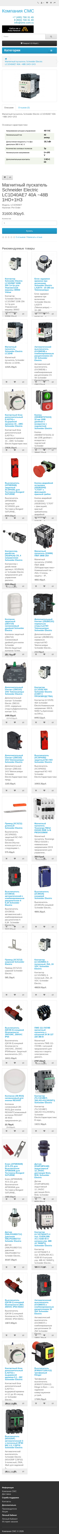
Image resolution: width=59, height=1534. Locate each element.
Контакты (6, 1501)
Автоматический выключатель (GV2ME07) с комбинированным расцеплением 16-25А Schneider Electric (44, 1307)
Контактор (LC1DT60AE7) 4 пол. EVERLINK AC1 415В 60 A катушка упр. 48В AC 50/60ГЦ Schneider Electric (43, 1239)
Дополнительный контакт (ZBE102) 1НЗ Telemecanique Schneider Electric (14, 758)
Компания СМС (18, 10)
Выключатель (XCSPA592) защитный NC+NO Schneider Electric (43, 758)
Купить (29, 231)
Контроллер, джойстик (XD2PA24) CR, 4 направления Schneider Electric (14, 555)
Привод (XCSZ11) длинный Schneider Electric (14, 825)
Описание (9, 107)
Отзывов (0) (24, 107)
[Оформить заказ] (55, 2)
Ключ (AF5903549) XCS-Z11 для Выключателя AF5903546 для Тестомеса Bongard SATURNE (14, 1169)
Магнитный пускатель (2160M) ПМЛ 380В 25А (43, 553)
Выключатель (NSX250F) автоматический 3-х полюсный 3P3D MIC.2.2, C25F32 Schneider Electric (14, 1442)
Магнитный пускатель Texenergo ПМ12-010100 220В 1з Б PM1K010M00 (42, 828)
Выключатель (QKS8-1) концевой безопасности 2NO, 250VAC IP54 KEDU (14, 1303)
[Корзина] (51, 2)
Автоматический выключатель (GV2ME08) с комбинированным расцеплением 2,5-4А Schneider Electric (44, 353)
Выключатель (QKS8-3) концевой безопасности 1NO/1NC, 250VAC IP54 (14, 1032)
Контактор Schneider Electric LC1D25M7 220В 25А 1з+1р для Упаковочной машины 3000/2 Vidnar (14, 285)
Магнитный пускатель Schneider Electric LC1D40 (14, 350)
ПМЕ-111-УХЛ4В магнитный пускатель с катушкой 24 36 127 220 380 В (43, 1032)
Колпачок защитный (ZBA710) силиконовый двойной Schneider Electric (14, 625)
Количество (6, 219)
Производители (9, 1509)
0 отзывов (20, 237)
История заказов (10, 1521)
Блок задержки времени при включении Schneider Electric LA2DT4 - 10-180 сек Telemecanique (44, 284)
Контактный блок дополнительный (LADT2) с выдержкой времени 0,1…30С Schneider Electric (14, 1374)
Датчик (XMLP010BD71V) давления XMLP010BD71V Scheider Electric (13, 1236)
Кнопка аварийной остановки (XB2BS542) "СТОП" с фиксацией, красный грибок (43, 488)
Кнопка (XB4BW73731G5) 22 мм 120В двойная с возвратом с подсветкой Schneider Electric (43, 422)
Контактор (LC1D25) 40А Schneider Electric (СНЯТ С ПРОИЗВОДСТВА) (43, 691)
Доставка (6, 1494)
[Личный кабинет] (42, 2)
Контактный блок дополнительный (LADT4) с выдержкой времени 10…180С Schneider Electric (14, 420)
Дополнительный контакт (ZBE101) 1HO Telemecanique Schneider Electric (14, 690)
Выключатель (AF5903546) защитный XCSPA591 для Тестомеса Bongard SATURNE (14, 488)
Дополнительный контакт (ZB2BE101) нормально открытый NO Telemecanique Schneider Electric (44, 625)
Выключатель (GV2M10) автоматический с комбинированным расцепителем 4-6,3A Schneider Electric (14, 898)
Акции (5, 1511)
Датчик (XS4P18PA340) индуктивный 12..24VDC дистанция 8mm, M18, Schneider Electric (42, 1171)
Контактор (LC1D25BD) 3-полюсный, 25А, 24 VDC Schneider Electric (44, 964)
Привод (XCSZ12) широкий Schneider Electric (14, 962)
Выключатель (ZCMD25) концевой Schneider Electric (43, 895)
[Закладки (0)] (47, 2)
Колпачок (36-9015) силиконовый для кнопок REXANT (14, 1098)
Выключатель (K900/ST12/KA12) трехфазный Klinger (43, 1371)
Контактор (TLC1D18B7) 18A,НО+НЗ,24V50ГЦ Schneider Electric (44, 1099)
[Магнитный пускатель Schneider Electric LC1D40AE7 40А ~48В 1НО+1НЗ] (29, 86)
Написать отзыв (34, 237)
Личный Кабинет (10, 1519)
